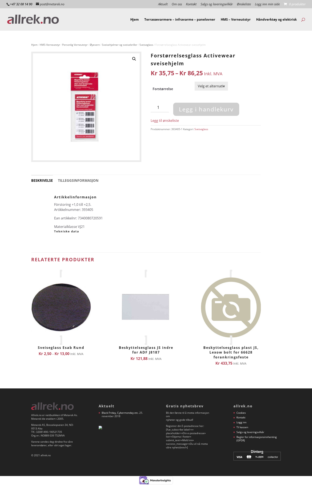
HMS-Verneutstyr (50, 45)
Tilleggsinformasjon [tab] (78, 180)
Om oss (177, 4)
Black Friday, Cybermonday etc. (120, 413)
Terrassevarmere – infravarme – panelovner (179, 19)
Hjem (134, 19)
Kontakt (191, 4)
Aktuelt (163, 4)
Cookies (241, 413)
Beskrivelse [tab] (42, 180)
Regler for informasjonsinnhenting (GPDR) (256, 438)
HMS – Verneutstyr (236, 19)
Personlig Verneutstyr (75, 45)
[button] (134, 59)
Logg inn (241, 422)
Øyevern (95, 45)
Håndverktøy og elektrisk (276, 19)
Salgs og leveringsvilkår (217, 4)
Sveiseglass (146, 45)
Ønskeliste (244, 4)
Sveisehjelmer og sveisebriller (119, 45)
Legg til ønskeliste (165, 120)
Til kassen (242, 427)
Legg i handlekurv (206, 109)
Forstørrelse (163, 89)
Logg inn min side (267, 4)
